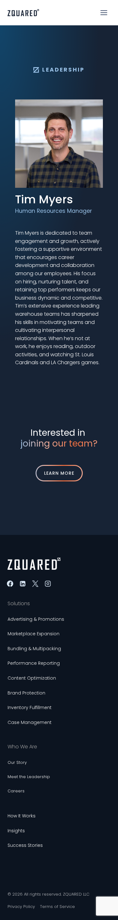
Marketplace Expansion (33, 634)
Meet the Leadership (29, 776)
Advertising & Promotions (36, 619)
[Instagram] (48, 583)
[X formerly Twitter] (35, 583)
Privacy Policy (21, 907)
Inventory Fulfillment (30, 707)
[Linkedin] (22, 583)
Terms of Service (57, 907)
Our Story (17, 762)
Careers (16, 791)
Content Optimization (32, 678)
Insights (16, 831)
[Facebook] (10, 583)
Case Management (30, 722)
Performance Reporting (34, 663)
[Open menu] (103, 12)
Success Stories (25, 845)
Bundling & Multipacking (34, 648)
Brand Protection (26, 693)
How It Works (22, 816)
